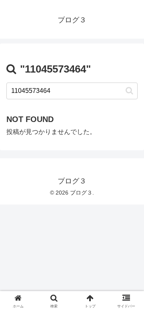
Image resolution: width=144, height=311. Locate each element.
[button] (129, 90)
